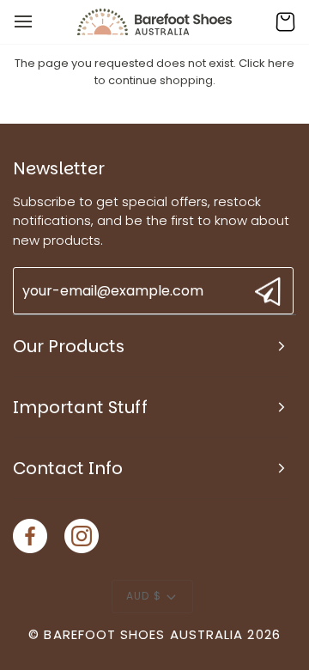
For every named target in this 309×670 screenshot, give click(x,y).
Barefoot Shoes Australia (143, 634)
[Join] (266, 292)
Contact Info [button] (68, 468)
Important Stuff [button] (80, 407)
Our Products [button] (68, 346)
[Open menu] (38, 22)
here (281, 63)
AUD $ (143, 595)
